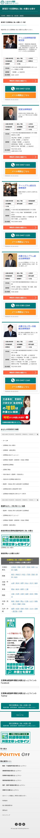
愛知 (12, 589)
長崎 (22, 609)
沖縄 (20, 611)
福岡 (12, 609)
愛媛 (19, 604)
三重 (26, 589)
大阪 (12, 594)
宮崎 (36, 609)
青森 (19, 567)
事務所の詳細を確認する (18, 81)
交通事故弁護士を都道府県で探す (12, 489)
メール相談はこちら (20, 95)
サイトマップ (6, 815)
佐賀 (17, 609)
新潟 (17, 583)
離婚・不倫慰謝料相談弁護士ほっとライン (14, 766)
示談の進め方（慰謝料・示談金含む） (13, 474)
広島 (26, 601)
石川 (31, 583)
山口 (31, 601)
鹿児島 (15, 611)
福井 (36, 583)
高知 (23, 604)
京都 (22, 594)
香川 (14, 604)
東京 (12, 574)
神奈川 (18, 574)
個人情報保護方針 (7, 805)
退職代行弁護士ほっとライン (10, 790)
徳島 (36, 601)
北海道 (13, 567)
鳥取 (12, 601)
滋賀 (26, 594)
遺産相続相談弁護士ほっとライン (11, 780)
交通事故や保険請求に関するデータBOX (14, 493)
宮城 (28, 567)
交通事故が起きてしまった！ (11, 455)
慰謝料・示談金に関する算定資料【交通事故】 (16, 484)
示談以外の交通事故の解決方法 (12, 479)
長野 (22, 583)
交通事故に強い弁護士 (9, 445)
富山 (26, 583)
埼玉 (23, 574)
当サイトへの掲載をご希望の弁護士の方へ (14, 795)
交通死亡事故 (6, 469)
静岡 (22, 589)
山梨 (12, 583)
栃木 (15, 577)
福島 (15, 570)
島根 (17, 601)
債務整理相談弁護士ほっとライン (11, 770)
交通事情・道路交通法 (9, 450)
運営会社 (4, 810)
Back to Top (20, 715)
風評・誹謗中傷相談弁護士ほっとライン (13, 785)
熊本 (26, 609)
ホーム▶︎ (5, 440)
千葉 (28, 574)
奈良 (31, 594)
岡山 (22, 601)
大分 (31, 609)
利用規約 (4, 800)
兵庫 (17, 594)
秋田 (33, 567)
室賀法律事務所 (25, 109)
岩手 (23, 567)
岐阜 (17, 589)
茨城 (33, 574)
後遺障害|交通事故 (8, 464)
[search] (37, 434)
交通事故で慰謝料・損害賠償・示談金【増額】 (16, 460)
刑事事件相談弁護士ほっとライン (11, 775)
